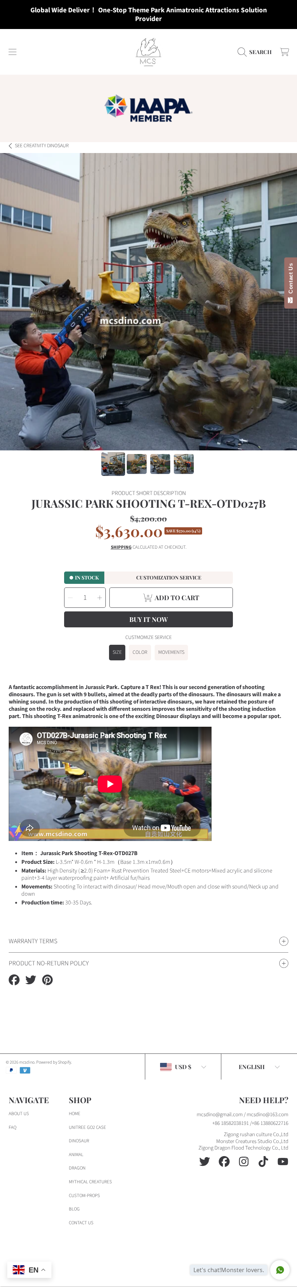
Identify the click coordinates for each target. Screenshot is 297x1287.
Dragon (77, 1168)
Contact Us (291, 280)
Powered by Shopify (53, 1062)
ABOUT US (19, 1113)
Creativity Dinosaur (42, 146)
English (252, 1067)
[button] (13, 52)
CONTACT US (81, 1223)
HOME (74, 1113)
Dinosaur (79, 1141)
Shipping (121, 547)
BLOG (74, 1209)
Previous (7, 301)
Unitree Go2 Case (87, 1127)
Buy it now (148, 619)
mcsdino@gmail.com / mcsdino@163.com (242, 1114)
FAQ (12, 1127)
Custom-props (84, 1195)
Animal (76, 1154)
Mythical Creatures (90, 1182)
